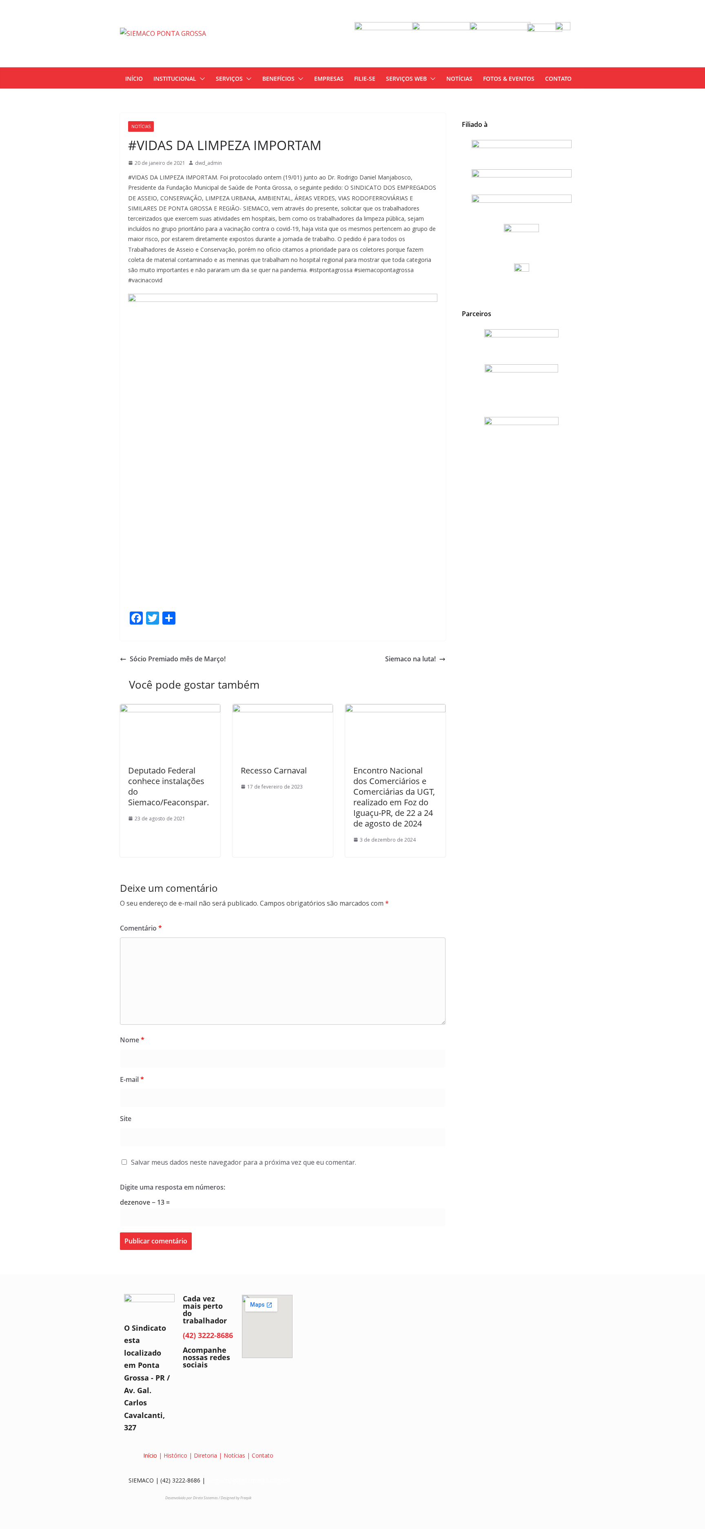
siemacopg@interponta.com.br (247, 1480)
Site (125, 1118)
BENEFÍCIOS (278, 78)
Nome (132, 1039)
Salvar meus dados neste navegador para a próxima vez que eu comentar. (243, 1162)
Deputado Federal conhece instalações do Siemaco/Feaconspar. (168, 786)
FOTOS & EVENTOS (508, 78)
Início (150, 1455)
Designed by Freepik (236, 1497)
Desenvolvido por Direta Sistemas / (193, 1497)
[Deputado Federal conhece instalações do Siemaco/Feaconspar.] (170, 709)
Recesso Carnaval (274, 770)
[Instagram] (215, 1386)
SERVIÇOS (229, 78)
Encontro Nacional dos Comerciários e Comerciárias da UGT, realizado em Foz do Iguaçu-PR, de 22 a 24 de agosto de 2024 (394, 797)
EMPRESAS (329, 78)
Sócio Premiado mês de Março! (178, 658)
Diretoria (205, 1455)
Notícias (141, 126)
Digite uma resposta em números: (172, 1187)
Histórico (175, 1455)
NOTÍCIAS (459, 78)
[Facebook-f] (193, 1386)
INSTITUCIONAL (174, 78)
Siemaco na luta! (410, 658)
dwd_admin (208, 163)
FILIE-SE (364, 78)
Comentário (141, 928)
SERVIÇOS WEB (406, 78)
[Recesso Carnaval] (283, 709)
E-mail (132, 1079)
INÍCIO (134, 78)
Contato (262, 1455)
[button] (200, 78)
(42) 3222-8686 (208, 1335)
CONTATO (558, 78)
